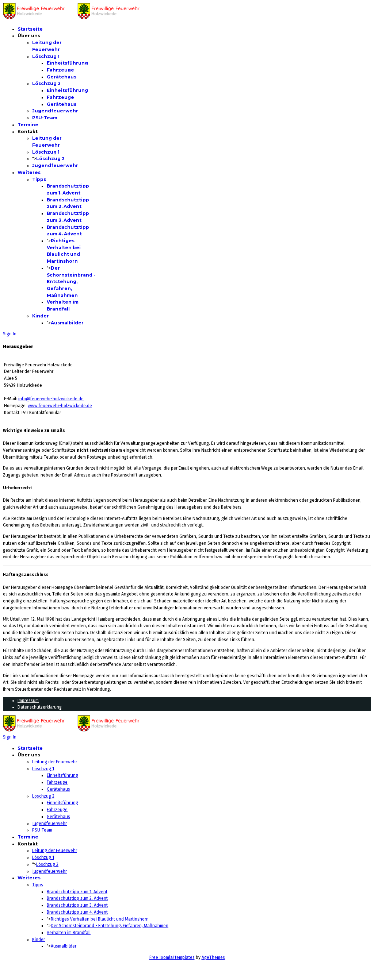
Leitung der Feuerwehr (54, 761)
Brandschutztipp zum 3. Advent (77, 905)
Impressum (28, 700)
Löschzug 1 (46, 56)
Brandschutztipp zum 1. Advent (77, 891)
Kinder (40, 316)
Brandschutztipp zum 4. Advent (77, 912)
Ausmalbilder (67, 322)
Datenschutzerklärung (40, 707)
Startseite (30, 29)
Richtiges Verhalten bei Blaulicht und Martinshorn (100, 919)
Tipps (39, 179)
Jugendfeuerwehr (55, 110)
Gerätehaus (61, 77)
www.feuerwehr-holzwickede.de (60, 405)
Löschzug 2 (46, 83)
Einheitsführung (67, 63)
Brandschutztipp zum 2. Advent (77, 898)
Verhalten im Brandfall (69, 932)
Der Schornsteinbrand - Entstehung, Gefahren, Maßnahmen (71, 281)
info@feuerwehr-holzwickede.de (51, 398)
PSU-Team (44, 117)
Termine (28, 124)
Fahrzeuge (60, 70)
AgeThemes (213, 957)
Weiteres (29, 172)
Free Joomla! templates (172, 957)
